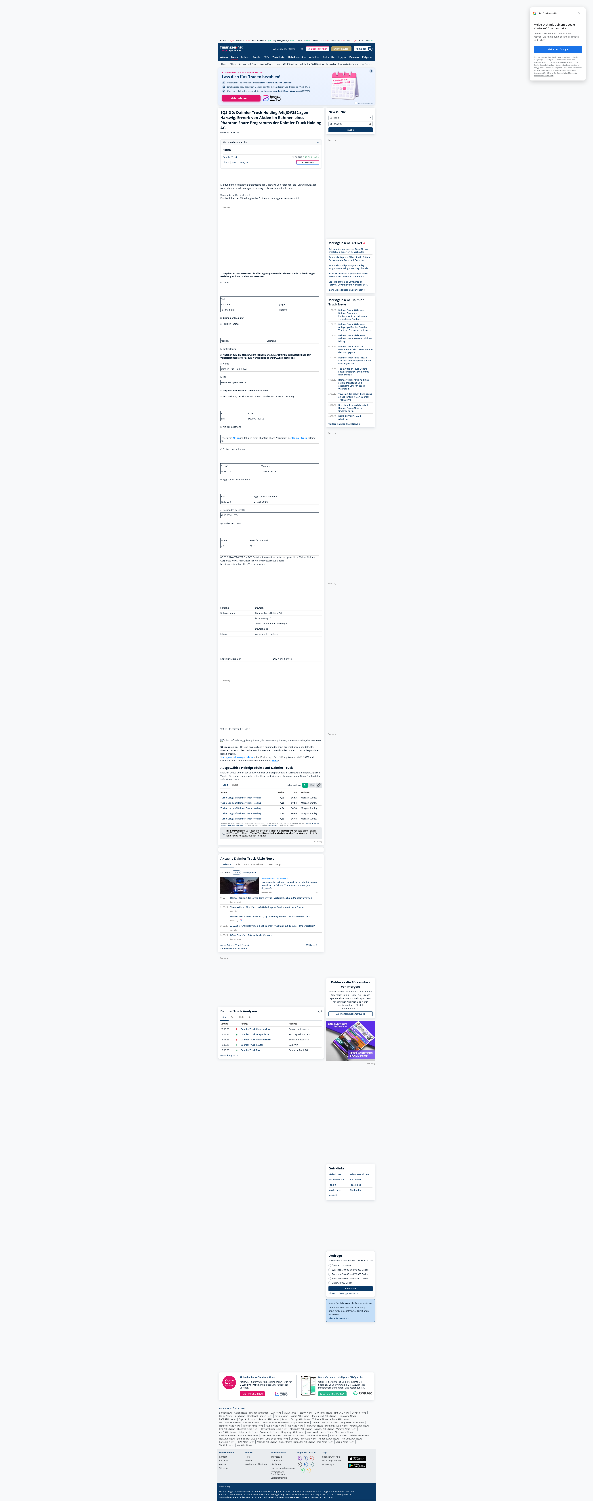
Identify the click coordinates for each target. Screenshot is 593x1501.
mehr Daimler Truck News (234, 945)
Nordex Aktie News (324, 1428)
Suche (350, 129)
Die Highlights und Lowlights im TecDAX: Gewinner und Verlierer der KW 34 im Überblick (347, 283)
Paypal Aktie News (275, 1425)
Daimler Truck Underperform (256, 1029)
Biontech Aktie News (248, 1428)
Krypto (342, 57)
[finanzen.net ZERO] (271, 98)
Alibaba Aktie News (329, 1438)
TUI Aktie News (320, 1419)
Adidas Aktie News (359, 1435)
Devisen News (359, 1412)
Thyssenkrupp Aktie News (274, 1428)
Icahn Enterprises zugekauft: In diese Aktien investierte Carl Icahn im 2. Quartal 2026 (348, 275)
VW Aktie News (244, 1445)
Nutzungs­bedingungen (283, 1468)
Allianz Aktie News (339, 1419)
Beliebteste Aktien (359, 1174)
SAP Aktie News (251, 1422)
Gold (361, 41)
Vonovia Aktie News (346, 1428)
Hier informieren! (337, 1318)
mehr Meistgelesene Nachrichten (346, 289)
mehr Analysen (228, 1055)
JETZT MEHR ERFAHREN (332, 1393)
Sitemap (223, 1468)
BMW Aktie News (245, 1441)
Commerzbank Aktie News (325, 1422)
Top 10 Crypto (279, 41)
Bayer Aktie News (248, 1419)
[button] (317, 48)
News (234, 57)
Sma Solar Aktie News (277, 1438)
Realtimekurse (336, 1179)
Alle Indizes (355, 1179)
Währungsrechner (331, 1460)
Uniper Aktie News (248, 1432)
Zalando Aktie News (267, 1441)
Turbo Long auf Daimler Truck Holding (241, 797)
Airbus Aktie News (359, 1425)
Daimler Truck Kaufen (252, 1044)
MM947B (231, 825)
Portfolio (333, 1195)
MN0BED (309, 823)
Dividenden (355, 1190)
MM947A (239, 825)
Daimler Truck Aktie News (250, 1438)
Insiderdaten (335, 1190)
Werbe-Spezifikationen (256, 1464)
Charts (226, 162)
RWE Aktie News (295, 1425)
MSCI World (257, 41)
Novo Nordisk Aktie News (320, 1432)
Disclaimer (276, 1464)
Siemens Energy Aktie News (296, 1419)
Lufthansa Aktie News (336, 1425)
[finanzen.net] (231, 47)
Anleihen (314, 57)
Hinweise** (273, 825)
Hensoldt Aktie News (229, 1425)
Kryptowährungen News (259, 1415)
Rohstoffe (328, 57)
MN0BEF (317, 823)
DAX (222, 41)
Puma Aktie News (339, 1435)
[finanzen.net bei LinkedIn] (305, 1464)
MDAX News (290, 1412)
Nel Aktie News (227, 1438)
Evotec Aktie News (269, 1432)
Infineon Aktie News (253, 1425)
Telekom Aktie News (351, 1438)
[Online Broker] (232, 50)
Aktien (224, 57)
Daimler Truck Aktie (247, 64)
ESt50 (238, 41)
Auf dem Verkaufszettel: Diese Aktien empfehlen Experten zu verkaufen (348, 250)
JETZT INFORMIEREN (252, 1393)
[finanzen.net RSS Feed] (308, 1470)
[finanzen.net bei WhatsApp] (302, 1470)
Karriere (223, 1460)
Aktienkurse (335, 1174)
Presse (222, 1464)
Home (224, 64)
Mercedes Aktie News (301, 1428)
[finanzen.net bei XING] (311, 1464)
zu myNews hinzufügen (233, 948)
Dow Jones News (323, 1412)
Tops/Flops (355, 1184)
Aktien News (240, 1412)
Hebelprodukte (297, 57)
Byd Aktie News (227, 1428)
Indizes (245, 57)
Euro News (239, 1415)
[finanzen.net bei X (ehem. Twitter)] (299, 1464)
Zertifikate (278, 57)
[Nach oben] (369, 1498)
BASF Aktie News (227, 1419)
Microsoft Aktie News (230, 1422)
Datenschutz (277, 1460)
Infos (275, 760)
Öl (348, 41)
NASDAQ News (341, 1412)
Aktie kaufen (308, 162)
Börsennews (225, 1412)
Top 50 (332, 1184)
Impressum (276, 1457)
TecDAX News (306, 1412)
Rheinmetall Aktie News (323, 1415)
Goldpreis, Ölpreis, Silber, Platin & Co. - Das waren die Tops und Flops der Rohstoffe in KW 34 (349, 259)
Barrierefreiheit (279, 1478)
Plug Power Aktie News (352, 1422)
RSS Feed (311, 945)
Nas (298, 41)
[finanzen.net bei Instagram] (299, 1458)
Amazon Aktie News (269, 1419)
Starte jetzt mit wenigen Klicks (236, 757)
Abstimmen (351, 1288)
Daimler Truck (230, 157)
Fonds (256, 57)
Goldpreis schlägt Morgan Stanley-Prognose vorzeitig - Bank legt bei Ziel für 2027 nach (349, 267)
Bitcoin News (281, 1415)
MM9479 (224, 825)
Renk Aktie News (314, 1425)
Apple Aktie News (300, 1422)
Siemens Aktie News (294, 1435)
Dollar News (225, 1415)
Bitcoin (315, 41)
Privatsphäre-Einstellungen (278, 1473)
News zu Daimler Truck (270, 64)
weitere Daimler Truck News (343, 423)
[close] (579, 13)
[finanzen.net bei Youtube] (311, 1458)
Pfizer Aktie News (344, 1432)
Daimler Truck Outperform (255, 1034)
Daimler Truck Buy (250, 1050)
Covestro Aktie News (271, 1435)
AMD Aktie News (227, 1432)
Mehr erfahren (239, 98)
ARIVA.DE (294, 1497)
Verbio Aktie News (345, 1441)
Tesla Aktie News (347, 1415)
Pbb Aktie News (325, 1441)
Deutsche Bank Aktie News (275, 1422)
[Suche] (302, 49)
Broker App (328, 1464)
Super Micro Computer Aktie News (297, 1441)
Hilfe (247, 1457)
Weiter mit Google (558, 49)
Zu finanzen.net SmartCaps (350, 1013)
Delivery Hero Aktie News (304, 1438)
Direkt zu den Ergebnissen (342, 1293)
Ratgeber (367, 57)
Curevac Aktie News (317, 1435)
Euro (333, 41)
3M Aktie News (226, 1445)
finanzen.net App (331, 1457)
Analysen (244, 162)
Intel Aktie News (227, 1435)
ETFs (266, 57)
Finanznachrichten (259, 1412)
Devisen (354, 57)
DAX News (276, 1412)
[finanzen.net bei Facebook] (305, 1458)
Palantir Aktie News (248, 1435)
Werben (249, 1460)
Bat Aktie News (227, 1441)
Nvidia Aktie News (299, 1415)
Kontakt (223, 1457)
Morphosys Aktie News (292, 1432)
